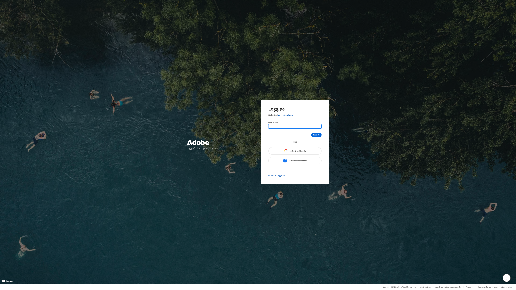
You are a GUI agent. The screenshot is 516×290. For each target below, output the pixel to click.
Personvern (470, 287)
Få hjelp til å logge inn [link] (276, 175)
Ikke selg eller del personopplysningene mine (495, 287)
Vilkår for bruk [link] (425, 287)
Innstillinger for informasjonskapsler (448, 287)
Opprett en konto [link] (285, 115)
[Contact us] (507, 278)
